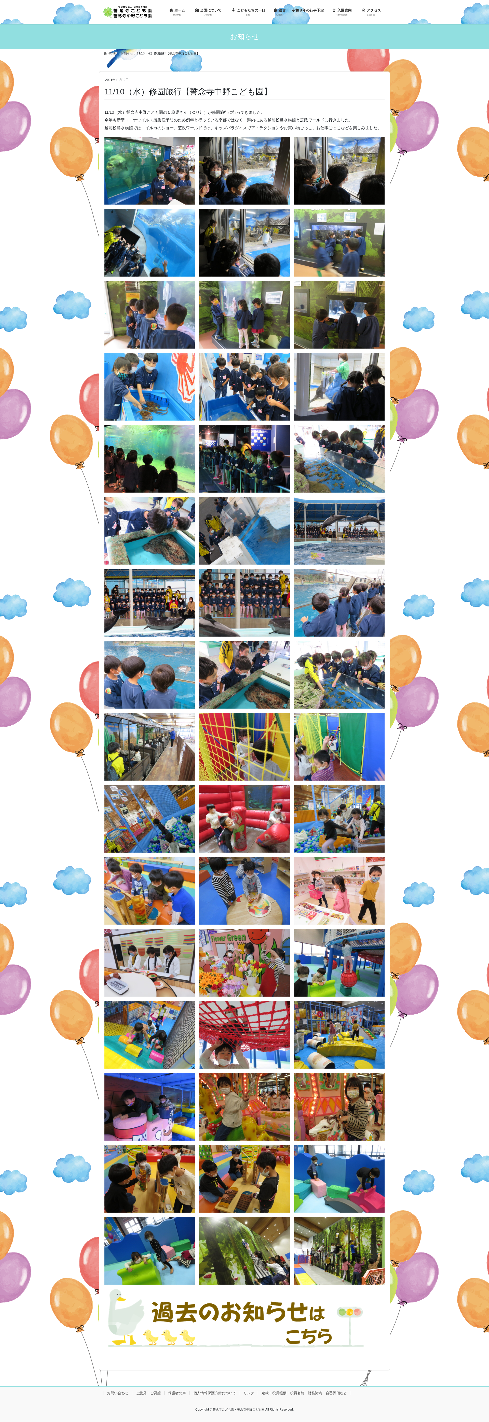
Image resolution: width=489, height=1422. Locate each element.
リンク (248, 1393)
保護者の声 (177, 1393)
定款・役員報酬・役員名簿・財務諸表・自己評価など (304, 1393)
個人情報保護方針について (214, 1393)
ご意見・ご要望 (148, 1393)
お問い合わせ (117, 1393)
